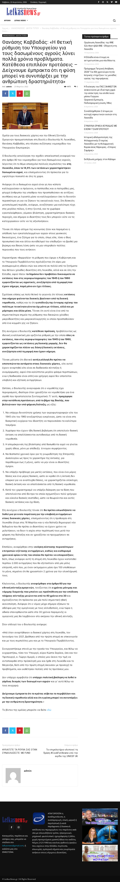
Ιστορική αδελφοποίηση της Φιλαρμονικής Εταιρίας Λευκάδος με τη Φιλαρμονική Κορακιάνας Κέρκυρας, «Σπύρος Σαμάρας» (100, 144)
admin (9, 86)
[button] (114, 20)
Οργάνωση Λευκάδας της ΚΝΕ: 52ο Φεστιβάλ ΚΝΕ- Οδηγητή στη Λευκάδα (100, 45)
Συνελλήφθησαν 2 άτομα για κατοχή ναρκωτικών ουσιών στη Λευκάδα (100, 114)
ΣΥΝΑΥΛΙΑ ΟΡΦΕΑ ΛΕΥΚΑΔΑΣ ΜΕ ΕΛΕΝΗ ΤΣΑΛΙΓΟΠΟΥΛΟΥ (100, 127)
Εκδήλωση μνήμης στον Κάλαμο (100, 159)
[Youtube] (116, 2)
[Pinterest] (20, 93)
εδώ (49, 709)
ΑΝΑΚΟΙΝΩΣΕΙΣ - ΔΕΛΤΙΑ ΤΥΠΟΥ (25, 28)
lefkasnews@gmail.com (13, 845)
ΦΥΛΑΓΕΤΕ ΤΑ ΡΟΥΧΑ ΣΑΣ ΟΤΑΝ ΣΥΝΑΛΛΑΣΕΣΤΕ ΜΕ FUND (19, 751)
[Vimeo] (111, 2)
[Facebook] (98, 2)
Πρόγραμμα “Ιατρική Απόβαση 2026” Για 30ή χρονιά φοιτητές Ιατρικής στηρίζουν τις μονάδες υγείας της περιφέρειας (100, 73)
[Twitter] (107, 2)
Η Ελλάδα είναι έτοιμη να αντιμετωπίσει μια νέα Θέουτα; (99, 59)
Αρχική (5, 28)
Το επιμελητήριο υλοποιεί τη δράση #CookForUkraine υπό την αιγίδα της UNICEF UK (60, 753)
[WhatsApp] (27, 93)
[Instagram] (103, 2)
